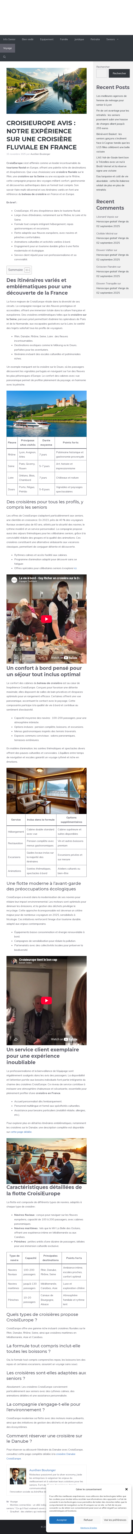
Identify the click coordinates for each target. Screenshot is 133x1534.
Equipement (47, 39)
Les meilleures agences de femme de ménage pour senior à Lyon (111, 100)
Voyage (7, 48)
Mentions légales (88, 1528)
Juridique (79, 39)
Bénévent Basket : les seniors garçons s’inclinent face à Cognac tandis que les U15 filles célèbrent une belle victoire (113, 142)
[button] (126, 1489)
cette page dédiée (21, 1131)
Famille (64, 39)
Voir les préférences (115, 1519)
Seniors (110, 39)
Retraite (95, 39)
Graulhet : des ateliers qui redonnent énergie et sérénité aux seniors (45, 1511)
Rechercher (103, 66)
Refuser (88, 1519)
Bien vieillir (28, 39)
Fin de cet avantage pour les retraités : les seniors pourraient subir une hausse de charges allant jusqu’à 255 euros (112, 119)
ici (75, 568)
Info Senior (67, 17)
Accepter (62, 1519)
